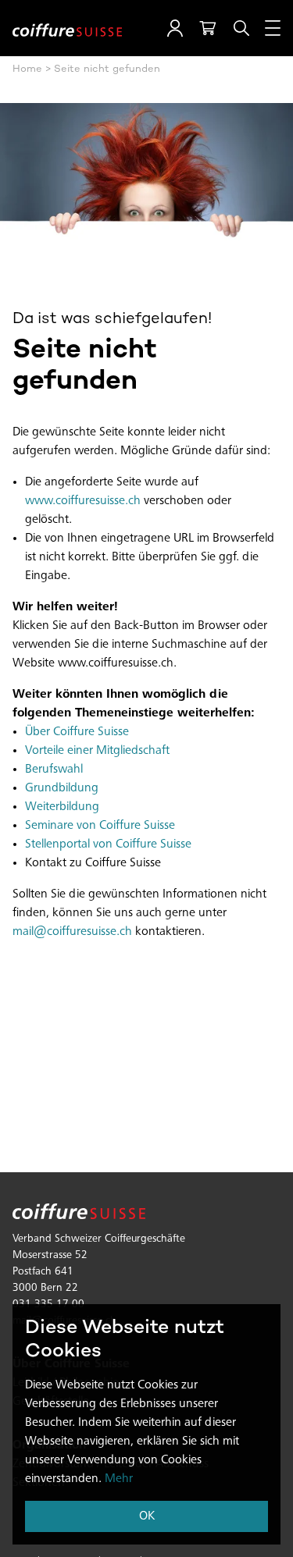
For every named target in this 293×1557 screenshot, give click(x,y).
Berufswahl (54, 769)
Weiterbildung (62, 807)
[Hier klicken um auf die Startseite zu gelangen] (67, 28)
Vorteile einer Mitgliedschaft (97, 751)
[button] (175, 28)
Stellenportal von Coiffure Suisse (108, 844)
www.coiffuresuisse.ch (83, 501)
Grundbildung (61, 788)
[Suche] (241, 28)
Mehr (119, 1479)
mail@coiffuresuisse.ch (72, 932)
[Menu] (272, 28)
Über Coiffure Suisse (77, 732)
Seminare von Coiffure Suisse (100, 825)
